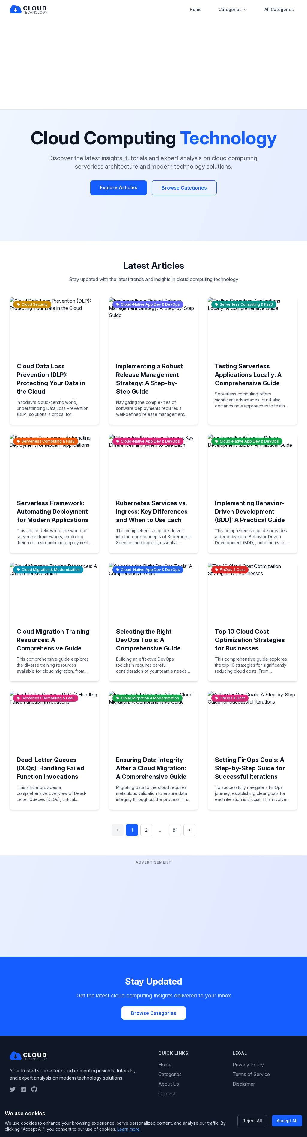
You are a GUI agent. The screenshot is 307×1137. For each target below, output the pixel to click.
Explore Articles (118, 187)
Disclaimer (244, 1084)
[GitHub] (34, 1089)
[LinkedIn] (23, 1089)
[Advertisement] (153, 64)
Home (196, 9)
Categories (230, 9)
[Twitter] (13, 1089)
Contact (167, 1093)
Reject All (252, 1120)
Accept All (287, 1120)
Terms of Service (251, 1074)
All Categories (279, 9)
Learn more (128, 1129)
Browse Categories (184, 188)
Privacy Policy (248, 1065)
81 (175, 830)
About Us (168, 1084)
